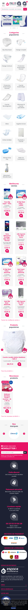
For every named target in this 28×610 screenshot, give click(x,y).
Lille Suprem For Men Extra (21, 235)
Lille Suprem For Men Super (21, 303)
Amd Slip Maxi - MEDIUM (7, 303)
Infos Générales (7, 589)
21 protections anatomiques (21, 307)
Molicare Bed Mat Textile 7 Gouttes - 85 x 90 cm (7, 397)
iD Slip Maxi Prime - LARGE (21, 203)
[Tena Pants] (14, 21)
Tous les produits (7, 371)
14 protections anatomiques (21, 240)
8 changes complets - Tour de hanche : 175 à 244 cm (7, 207)
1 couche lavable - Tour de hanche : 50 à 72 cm (14, 361)
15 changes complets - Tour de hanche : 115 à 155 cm (21, 209)
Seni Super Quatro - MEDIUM (21, 270)
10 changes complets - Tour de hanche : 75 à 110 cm (21, 276)
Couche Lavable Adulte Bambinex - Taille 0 (14, 358)
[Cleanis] (14, 433)
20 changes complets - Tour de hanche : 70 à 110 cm (7, 308)
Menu (3, 585)
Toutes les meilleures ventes (10, 320)
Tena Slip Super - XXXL (7, 203)
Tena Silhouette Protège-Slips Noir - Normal (7, 237)
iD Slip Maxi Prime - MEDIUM (7, 270)
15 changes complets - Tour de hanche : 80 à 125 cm (7, 276)
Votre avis (5, 593)
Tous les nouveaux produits (10, 416)
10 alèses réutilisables (7, 403)
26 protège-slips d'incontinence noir (7, 244)
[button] (10, 28)
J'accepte (13, 608)
